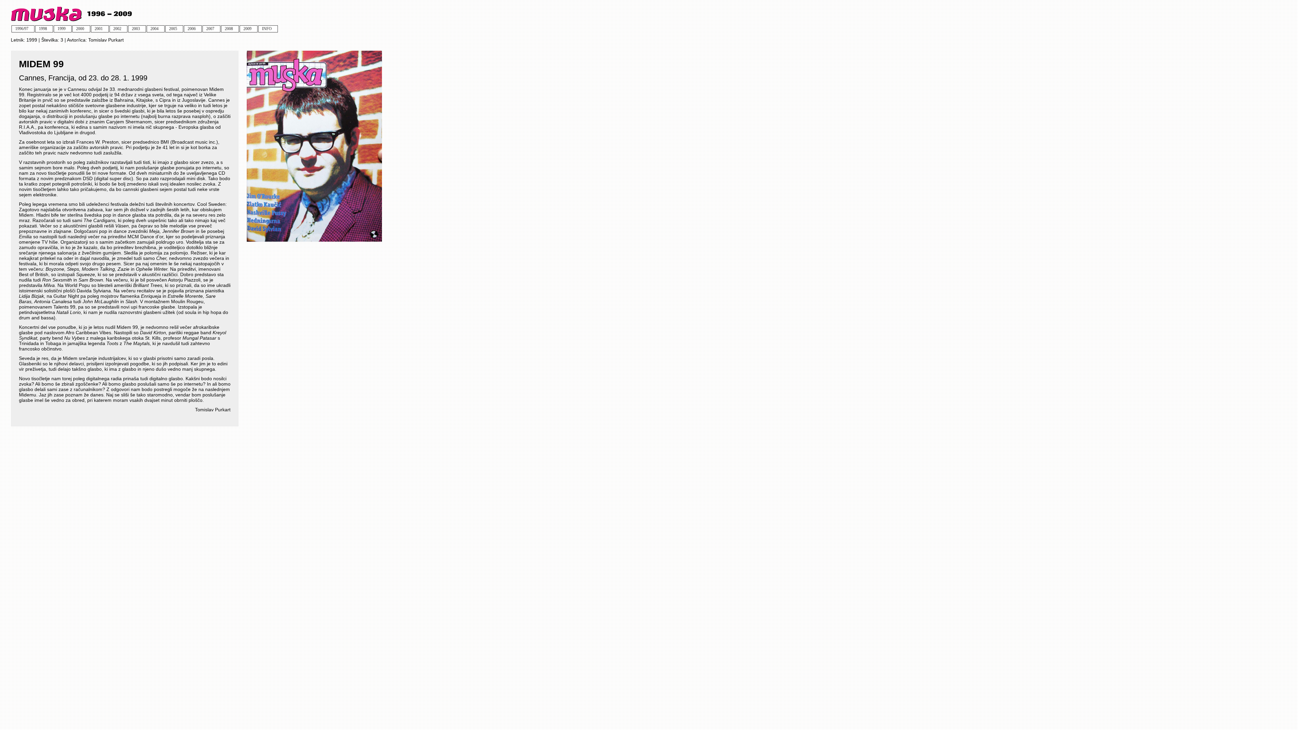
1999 (31, 40)
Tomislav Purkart (106, 40)
